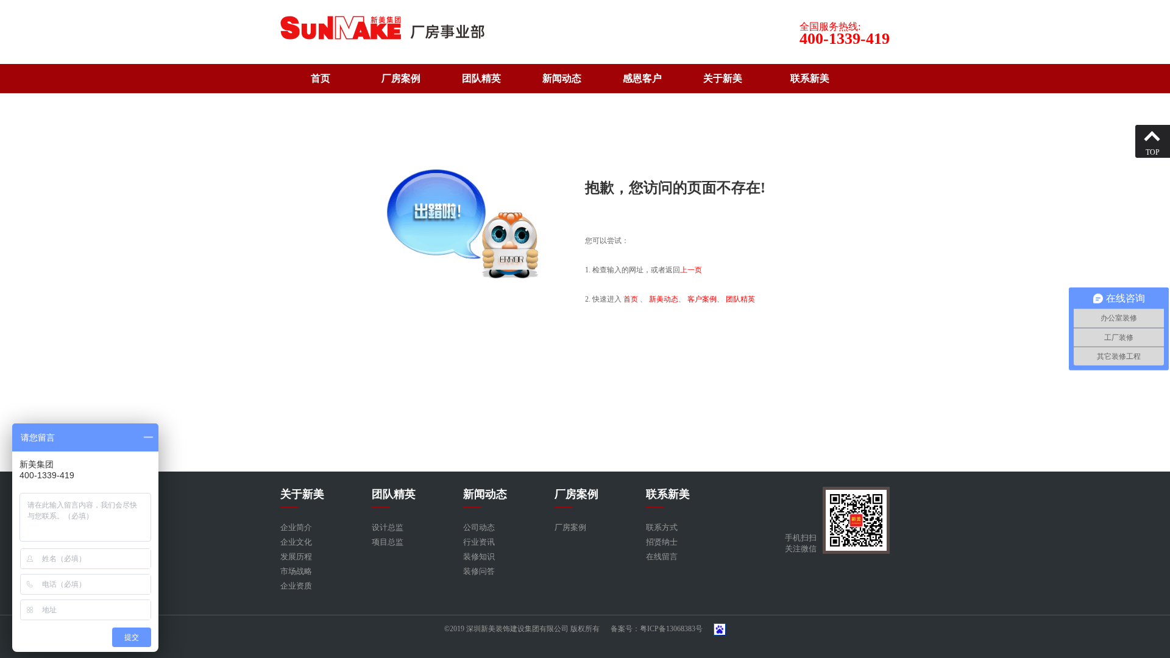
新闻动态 (561, 78)
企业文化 (296, 542)
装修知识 (479, 556)
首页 (320, 78)
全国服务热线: (830, 26)
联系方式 (662, 527)
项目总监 (387, 542)
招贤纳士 (662, 542)
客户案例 (702, 299)
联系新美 (809, 78)
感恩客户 (642, 78)
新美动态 (663, 299)
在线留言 (662, 556)
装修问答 (479, 571)
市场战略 (296, 571)
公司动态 (479, 527)
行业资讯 (479, 542)
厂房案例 (400, 78)
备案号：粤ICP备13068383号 (657, 628)
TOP (1153, 152)
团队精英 (481, 78)
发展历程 (296, 556)
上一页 (691, 270)
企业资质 (296, 585)
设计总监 (387, 527)
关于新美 (722, 78)
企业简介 (296, 527)
